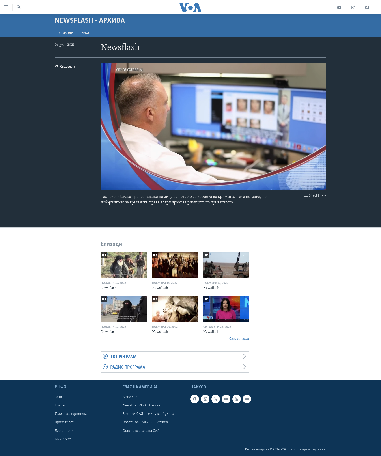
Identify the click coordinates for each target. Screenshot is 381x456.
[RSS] (236, 399)
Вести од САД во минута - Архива (148, 414)
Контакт (61, 406)
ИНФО (85, 33)
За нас (59, 397)
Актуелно (130, 397)
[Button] (65, 67)
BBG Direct (63, 439)
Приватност (64, 422)
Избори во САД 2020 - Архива (146, 422)
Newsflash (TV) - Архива (141, 406)
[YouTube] (339, 7)
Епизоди (66, 33)
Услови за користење (71, 414)
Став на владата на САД (141, 431)
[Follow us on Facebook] (194, 399)
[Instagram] (353, 7)
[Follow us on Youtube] (226, 399)
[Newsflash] (124, 265)
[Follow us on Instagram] (205, 399)
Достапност (64, 431)
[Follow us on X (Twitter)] (215, 399)
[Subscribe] (247, 399)
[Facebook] (367, 7)
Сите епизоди (239, 339)
